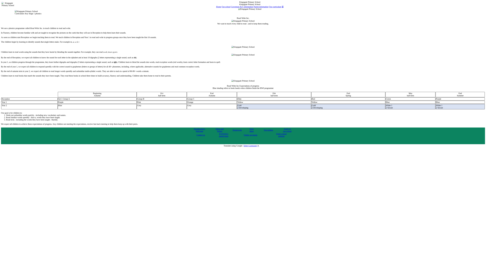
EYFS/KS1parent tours (223, 135)
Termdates (251, 130)
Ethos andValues (220, 130)
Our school (226, 7)
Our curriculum (275, 7)
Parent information (261, 7)
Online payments (250, 135)
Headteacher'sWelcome (199, 130)
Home (218, 7)
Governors (235, 7)
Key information (246, 7)
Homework (237, 130)
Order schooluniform (281, 135)
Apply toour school (287, 130)
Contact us (200, 135)
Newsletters (268, 130)
